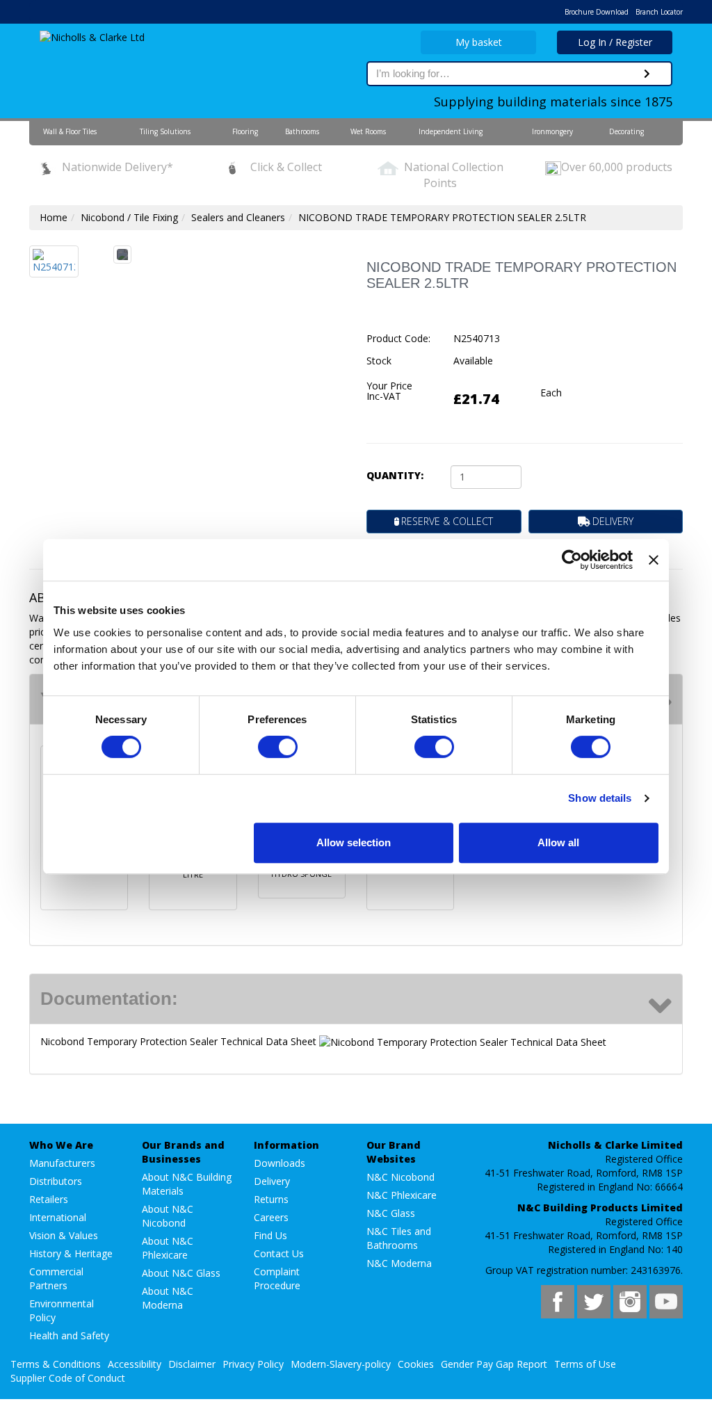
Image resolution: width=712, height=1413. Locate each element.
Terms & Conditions (55, 1364)
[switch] (278, 747)
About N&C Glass (181, 1272)
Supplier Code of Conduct (67, 1377)
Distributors (55, 1181)
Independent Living (451, 131)
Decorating (626, 131)
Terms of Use (585, 1364)
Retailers (48, 1199)
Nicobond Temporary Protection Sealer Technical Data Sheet (179, 1041)
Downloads (279, 1163)
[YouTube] (666, 1301)
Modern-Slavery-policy (341, 1364)
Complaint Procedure (277, 1278)
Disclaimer (192, 1364)
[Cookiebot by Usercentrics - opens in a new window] (572, 559)
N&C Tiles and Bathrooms (398, 1238)
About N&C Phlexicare (167, 1247)
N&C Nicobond (400, 1177)
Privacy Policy (253, 1364)
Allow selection (353, 842)
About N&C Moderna (167, 1297)
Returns (271, 1199)
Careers (271, 1217)
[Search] (647, 74)
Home (53, 217)
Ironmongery (552, 131)
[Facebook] (557, 1301)
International (57, 1217)
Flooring (245, 131)
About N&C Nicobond (167, 1215)
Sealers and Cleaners (238, 217)
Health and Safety (69, 1335)
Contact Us (279, 1253)
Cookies (416, 1364)
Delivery (272, 1181)
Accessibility (134, 1364)
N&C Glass (390, 1213)
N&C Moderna (399, 1263)
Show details (599, 798)
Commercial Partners (56, 1278)
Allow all (558, 842)
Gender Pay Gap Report (494, 1364)
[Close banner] (653, 560)
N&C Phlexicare (401, 1195)
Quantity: (394, 475)
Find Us (270, 1235)
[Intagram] (630, 1301)
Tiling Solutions (165, 131)
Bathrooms (302, 131)
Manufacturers (62, 1163)
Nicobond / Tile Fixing (129, 217)
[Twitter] (593, 1301)
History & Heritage (71, 1253)
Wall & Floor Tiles (70, 131)
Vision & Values (63, 1235)
